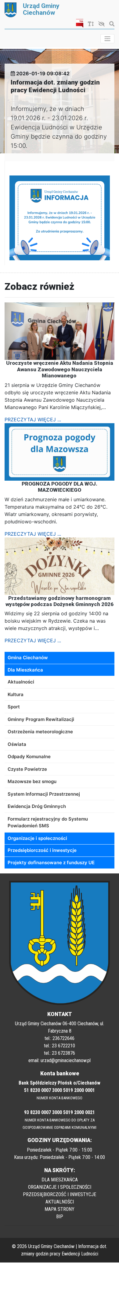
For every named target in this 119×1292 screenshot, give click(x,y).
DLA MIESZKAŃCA (59, 1180)
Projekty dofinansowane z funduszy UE (51, 862)
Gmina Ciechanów (28, 657)
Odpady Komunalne (29, 756)
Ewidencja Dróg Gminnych (37, 806)
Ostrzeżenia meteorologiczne (40, 732)
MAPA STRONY (59, 1209)
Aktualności (21, 682)
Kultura (15, 694)
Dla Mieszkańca (25, 670)
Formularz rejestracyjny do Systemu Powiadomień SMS (48, 822)
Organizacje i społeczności (37, 838)
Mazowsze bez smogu (32, 781)
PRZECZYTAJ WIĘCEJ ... (33, 419)
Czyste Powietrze (27, 769)
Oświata (17, 744)
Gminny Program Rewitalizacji (41, 719)
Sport (14, 707)
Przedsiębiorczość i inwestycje (42, 850)
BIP (59, 1216)
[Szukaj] (110, 24)
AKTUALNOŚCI (59, 1202)
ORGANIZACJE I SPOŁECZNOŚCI (59, 1187)
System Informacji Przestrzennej (44, 794)
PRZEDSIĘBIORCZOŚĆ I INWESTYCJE (59, 1194)
